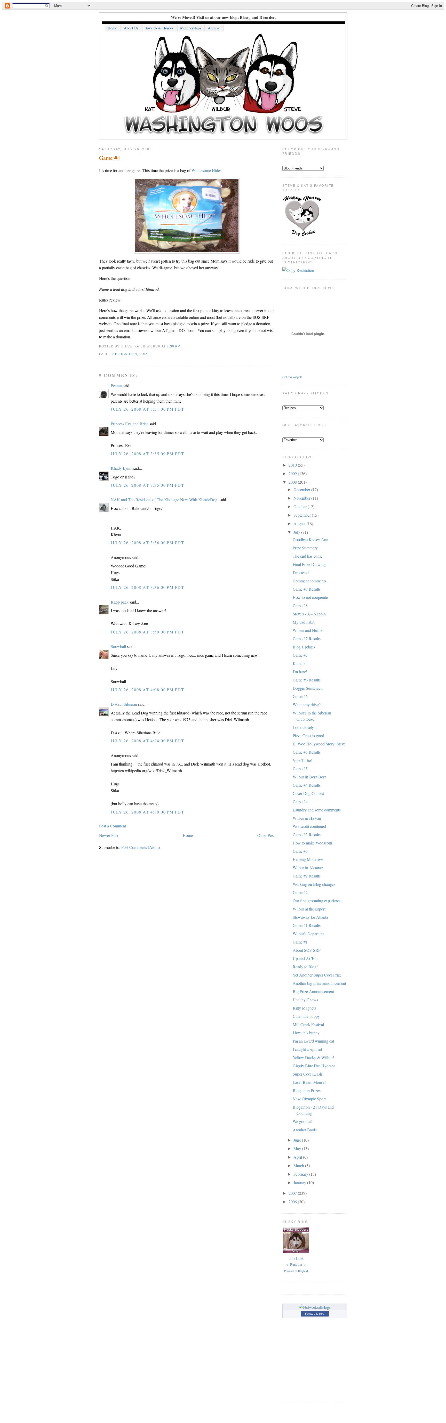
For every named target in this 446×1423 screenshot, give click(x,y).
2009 (293, 473)
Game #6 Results (307, 679)
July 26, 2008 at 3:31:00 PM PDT (147, 409)
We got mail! (303, 1121)
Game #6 (300, 696)
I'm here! (300, 671)
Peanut (116, 385)
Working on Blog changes (314, 884)
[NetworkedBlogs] (315, 1307)
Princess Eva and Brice (129, 423)
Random (296, 1264)
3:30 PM (173, 346)
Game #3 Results (307, 834)
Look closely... (305, 727)
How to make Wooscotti (312, 842)
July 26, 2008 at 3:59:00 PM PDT (147, 632)
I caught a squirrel (307, 1049)
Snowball (118, 646)
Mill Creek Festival (308, 1024)
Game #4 (109, 157)
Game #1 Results (307, 925)
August (299, 523)
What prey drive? (307, 704)
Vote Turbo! (302, 760)
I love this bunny (306, 1032)
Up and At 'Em (305, 958)
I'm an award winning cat (313, 1041)
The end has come (307, 556)
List (300, 1258)
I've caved (301, 572)
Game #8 (300, 605)
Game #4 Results (307, 785)
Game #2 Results (307, 876)
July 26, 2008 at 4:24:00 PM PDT (147, 740)
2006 (293, 1201)
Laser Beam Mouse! (309, 1082)
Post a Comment (112, 825)
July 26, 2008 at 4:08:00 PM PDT (147, 689)
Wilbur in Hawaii (307, 818)
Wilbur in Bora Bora (309, 776)
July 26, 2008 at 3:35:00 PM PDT (147, 453)
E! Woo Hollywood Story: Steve (319, 743)
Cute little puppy (306, 1016)
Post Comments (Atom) (140, 847)
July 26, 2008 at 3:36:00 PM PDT (147, 542)
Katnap (299, 663)
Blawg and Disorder (257, 17)
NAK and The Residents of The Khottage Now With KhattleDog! (165, 499)
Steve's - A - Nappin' (309, 613)
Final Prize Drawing (309, 564)
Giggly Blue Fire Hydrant (314, 1065)
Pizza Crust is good (308, 735)
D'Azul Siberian (124, 704)
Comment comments (309, 580)
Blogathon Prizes (307, 1090)
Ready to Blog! (305, 966)
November (302, 498)
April (298, 1157)
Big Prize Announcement (313, 991)
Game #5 (300, 768)
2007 (293, 1193)
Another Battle (305, 1129)
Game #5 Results (307, 752)
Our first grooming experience (317, 900)
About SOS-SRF (307, 950)
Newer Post (108, 835)
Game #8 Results (307, 589)
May (297, 1148)
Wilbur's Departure (308, 933)
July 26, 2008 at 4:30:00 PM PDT (147, 812)
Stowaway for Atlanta (310, 917)
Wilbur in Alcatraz (308, 867)
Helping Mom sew (308, 859)
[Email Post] (181, 346)
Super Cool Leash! (308, 1074)
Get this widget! (292, 377)
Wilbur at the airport (309, 909)
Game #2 (300, 892)
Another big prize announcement (319, 983)
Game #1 (300, 942)
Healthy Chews (305, 999)
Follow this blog (314, 1313)
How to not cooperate (310, 597)
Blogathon (126, 354)
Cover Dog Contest (308, 793)
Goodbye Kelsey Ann (310, 539)
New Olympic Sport (309, 1098)
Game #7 (300, 655)
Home (188, 835)
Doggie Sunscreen (308, 688)
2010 (293, 465)
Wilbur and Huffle (307, 630)
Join (292, 1258)
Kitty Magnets (304, 1008)
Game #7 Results (307, 638)
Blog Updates (304, 646)
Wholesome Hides (206, 170)
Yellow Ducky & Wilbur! (313, 1057)
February (301, 1174)
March (299, 1165)
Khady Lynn (121, 468)
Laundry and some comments (317, 809)
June (297, 1140)
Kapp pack (120, 602)
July (297, 532)
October (300, 506)
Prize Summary (305, 547)
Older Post (266, 835)
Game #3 (300, 851)
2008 (293, 482)
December (302, 489)
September (302, 515)
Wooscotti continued (309, 826)
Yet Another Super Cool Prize (317, 975)
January (300, 1182)
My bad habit (303, 622)
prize (144, 354)
